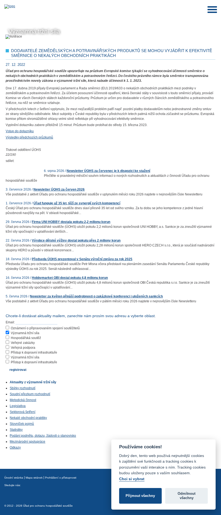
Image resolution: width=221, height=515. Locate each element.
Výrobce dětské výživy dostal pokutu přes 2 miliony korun (76, 240)
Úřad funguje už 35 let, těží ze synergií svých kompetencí (76, 203)
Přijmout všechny (140, 496)
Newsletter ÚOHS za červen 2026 (59, 189)
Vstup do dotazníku (20, 131)
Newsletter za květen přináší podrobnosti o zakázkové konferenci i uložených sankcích (96, 296)
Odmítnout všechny (186, 496)
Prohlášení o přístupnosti (60, 477)
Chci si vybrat (131, 479)
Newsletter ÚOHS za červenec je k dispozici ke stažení (108, 171)
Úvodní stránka (13, 477)
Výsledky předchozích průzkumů (29, 137)
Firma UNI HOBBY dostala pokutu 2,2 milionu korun (71, 222)
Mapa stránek (34, 477)
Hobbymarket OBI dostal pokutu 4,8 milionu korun (70, 278)
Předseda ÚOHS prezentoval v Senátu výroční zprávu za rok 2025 (82, 259)
